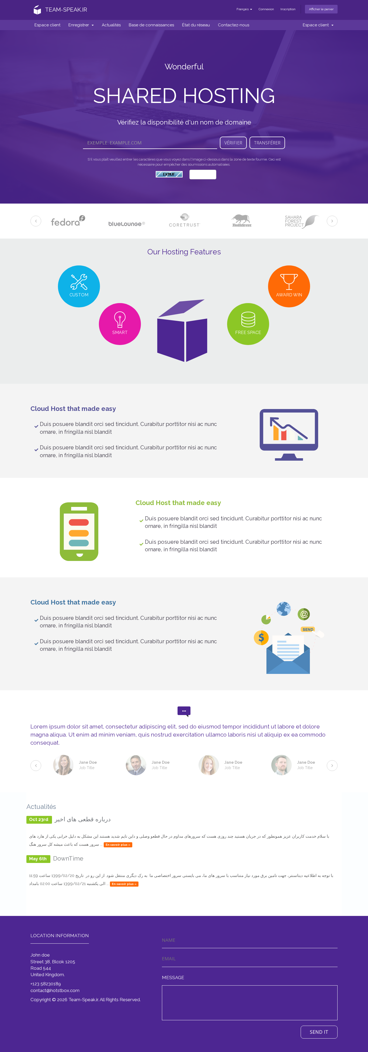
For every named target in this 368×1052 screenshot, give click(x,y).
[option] (68, 221)
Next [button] (332, 221)
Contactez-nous (233, 25)
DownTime (68, 858)
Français (243, 9)
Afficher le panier (321, 9)
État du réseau (196, 25)
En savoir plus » (118, 845)
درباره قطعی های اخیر (83, 819)
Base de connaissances (151, 25)
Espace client (47, 25)
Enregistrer (79, 25)
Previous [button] (35, 221)
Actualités (111, 25)
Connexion (266, 9)
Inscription (288, 9)
